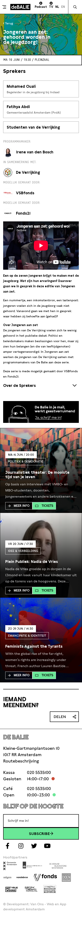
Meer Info (22, 505)
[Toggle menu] (4, 7)
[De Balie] (20, 7)
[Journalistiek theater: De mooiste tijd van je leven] (41, 474)
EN (63, 6)
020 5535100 (39, 772)
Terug (8, 23)
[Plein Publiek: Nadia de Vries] (31, 561)
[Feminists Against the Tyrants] (33, 646)
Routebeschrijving (21, 761)
